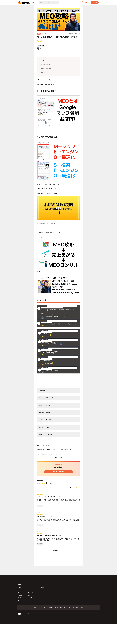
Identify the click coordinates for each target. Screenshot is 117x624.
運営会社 (81, 607)
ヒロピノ (40, 492)
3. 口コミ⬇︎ (42, 72)
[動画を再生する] (58, 208)
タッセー (42, 48)
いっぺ (40, 531)
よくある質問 (75, 607)
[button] (24, 2)
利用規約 (35, 607)
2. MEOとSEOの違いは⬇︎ (46, 68)
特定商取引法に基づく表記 (53, 607)
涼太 (39, 512)
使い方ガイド (69, 607)
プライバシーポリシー (43, 607)
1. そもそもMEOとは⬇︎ (45, 64)
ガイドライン (62, 607)
